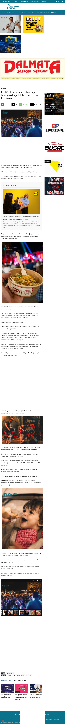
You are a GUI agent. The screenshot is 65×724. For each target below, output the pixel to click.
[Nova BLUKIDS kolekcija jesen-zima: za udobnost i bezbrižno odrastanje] (36, 688)
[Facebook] (56, 1)
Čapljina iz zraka (38, 12)
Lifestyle (3, 88)
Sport (13, 12)
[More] (41, 104)
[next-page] (5, 703)
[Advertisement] (21, 151)
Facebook (29, 573)
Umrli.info (53, 12)
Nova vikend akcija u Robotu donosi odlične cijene (53, 109)
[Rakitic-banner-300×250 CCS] (10, 32)
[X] (61, 1)
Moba (18, 675)
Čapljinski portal (10, 673)
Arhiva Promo (33, 692)
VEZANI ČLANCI (6, 680)
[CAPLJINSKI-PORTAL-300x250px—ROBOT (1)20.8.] (33, 32)
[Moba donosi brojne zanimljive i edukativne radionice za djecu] (7, 688)
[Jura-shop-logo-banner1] (32, 79)
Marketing (30, 12)
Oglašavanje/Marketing (34, 1)
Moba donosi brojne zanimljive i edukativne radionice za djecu (6, 696)
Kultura (18, 12)
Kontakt (17, 1)
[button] (62, 12)
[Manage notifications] (3, 721)
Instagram (36, 573)
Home (3, 12)
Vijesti (8, 12)
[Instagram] (59, 1)
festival (9, 675)
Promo (23, 12)
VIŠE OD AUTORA (20, 680)
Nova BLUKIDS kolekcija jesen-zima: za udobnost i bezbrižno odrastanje (36, 696)
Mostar (23, 675)
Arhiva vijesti (43, 1)
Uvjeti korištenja (24, 1)
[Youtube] (63, 1)
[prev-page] (2, 703)
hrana (14, 675)
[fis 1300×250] (10, 44)
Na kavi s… (46, 12)
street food (28, 675)
